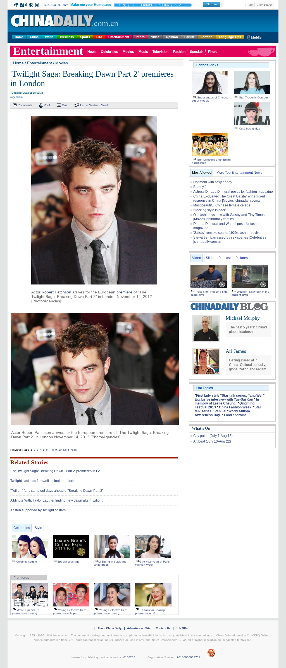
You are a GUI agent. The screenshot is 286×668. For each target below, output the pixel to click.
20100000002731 (188, 657)
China (34, 37)
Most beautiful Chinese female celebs (221, 205)
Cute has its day (249, 128)
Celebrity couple (26, 561)
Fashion (179, 52)
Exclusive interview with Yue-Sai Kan (224, 399)
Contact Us (163, 628)
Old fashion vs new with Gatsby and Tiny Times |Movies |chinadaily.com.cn (228, 217)
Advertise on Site (139, 628)
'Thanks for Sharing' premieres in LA (150, 611)
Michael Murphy (243, 318)
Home (19, 37)
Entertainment (118, 37)
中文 (122, 5)
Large (84, 105)
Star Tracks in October (253, 97)
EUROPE (147, 4)
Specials (197, 52)
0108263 (129, 657)
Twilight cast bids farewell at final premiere (42, 481)
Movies (128, 52)
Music (143, 52)
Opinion (172, 37)
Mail (64, 105)
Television (160, 52)
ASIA (178, 4)
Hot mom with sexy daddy (212, 182)
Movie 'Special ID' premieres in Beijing (25, 611)
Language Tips (230, 37)
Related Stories (29, 462)
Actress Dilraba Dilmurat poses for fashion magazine (233, 192)
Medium (94, 105)
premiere (124, 292)
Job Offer (182, 628)
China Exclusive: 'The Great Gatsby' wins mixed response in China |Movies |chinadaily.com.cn (229, 198)
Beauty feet (201, 187)
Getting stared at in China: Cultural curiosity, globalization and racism (247, 364)
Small (104, 105)
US (133, 4)
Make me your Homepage (90, 5)
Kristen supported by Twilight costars (38, 510)
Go (251, 4)
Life (99, 37)
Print (47, 105)
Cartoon (207, 37)
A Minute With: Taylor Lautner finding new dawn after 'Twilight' (56, 500)
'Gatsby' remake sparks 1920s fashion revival (227, 233)
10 (60, 449)
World (49, 37)
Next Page (70, 449)
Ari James (236, 351)
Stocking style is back (209, 210)
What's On (201, 428)
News (91, 52)
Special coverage (68, 561)
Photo (140, 37)
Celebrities (109, 52)
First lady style (208, 395)
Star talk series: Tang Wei (242, 395)
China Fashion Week (235, 407)
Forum (189, 37)
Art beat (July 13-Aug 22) (212, 441)
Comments (25, 105)
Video (155, 37)
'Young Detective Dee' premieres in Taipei (69, 611)
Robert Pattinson (56, 292)
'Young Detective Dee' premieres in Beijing (110, 611)
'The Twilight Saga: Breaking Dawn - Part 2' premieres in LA (55, 471)
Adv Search (265, 4)
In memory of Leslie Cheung (227, 401)
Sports (85, 37)
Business (67, 37)
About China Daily (109, 628)
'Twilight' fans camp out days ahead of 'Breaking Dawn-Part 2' (56, 491)
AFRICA (164, 4)
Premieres (21, 578)
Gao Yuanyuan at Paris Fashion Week (152, 563)
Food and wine (235, 415)
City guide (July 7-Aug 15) (213, 436)
